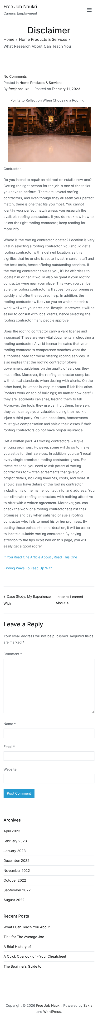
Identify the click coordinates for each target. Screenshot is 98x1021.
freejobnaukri (19, 89)
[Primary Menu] (89, 10)
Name (10, 724)
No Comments (15, 76)
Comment (13, 654)
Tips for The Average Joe (24, 937)
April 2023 (12, 831)
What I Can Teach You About (27, 927)
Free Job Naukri (20, 6)
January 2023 (15, 851)
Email (9, 747)
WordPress (52, 1012)
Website (10, 769)
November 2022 (17, 870)
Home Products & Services (41, 83)
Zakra (88, 1005)
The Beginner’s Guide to (22, 966)
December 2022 (16, 860)
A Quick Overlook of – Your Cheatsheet (35, 956)
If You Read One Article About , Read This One (40, 557)
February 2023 (15, 841)
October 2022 (15, 880)
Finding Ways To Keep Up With (28, 568)
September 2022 (17, 890)
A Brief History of (17, 946)
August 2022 (14, 900)
